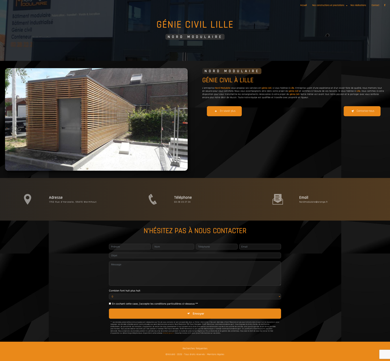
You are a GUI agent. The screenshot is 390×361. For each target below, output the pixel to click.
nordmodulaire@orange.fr (313, 202)
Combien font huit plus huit (124, 290)
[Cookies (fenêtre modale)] (1, 359)
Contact (375, 5)
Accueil (303, 5)
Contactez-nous (365, 111)
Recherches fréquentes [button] (195, 348)
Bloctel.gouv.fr (168, 333)
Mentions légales (215, 354)
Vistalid (171, 354)
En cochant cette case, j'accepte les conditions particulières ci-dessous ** (155, 303)
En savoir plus (228, 111)
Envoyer (198, 313)
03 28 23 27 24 (182, 202)
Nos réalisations (358, 5)
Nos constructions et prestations (328, 5)
